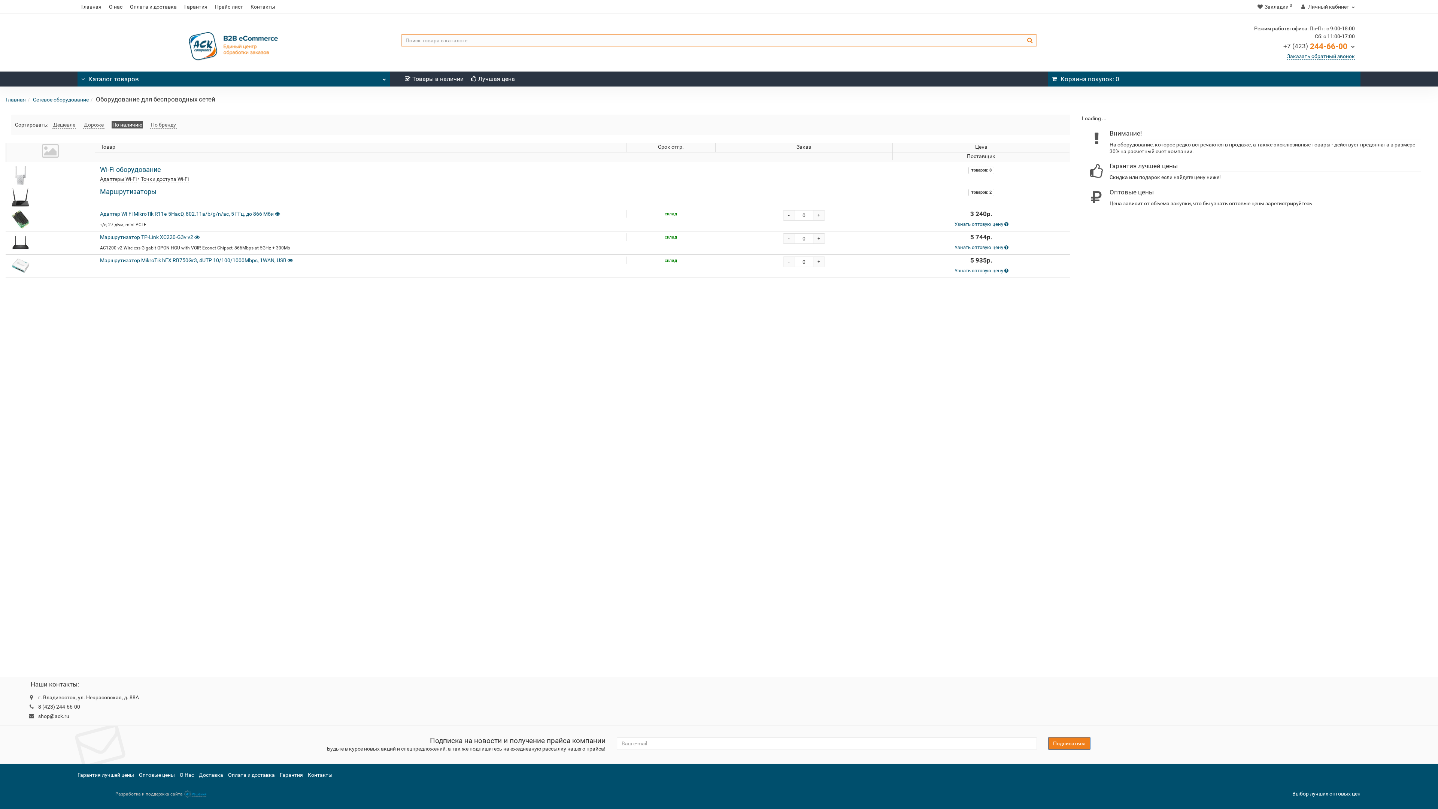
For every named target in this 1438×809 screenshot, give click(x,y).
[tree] (1254, 118)
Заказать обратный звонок (1321, 56)
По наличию (127, 125)
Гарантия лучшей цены (106, 775)
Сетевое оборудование (61, 100)
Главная (91, 7)
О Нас (187, 775)
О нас (115, 7)
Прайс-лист (229, 7)
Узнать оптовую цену (979, 224)
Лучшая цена (496, 78)
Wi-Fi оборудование (130, 169)
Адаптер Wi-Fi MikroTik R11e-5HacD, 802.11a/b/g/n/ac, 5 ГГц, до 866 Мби (187, 214)
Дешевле (64, 125)
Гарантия (195, 7)
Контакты (263, 7)
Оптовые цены (157, 775)
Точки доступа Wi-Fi (165, 179)
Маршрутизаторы (128, 192)
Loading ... (1094, 118)
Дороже (94, 125)
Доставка (211, 775)
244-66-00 (1315, 46)
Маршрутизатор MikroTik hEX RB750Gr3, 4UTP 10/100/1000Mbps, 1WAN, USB (193, 260)
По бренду (163, 125)
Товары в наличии (438, 78)
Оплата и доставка (153, 7)
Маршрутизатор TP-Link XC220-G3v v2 (147, 237)
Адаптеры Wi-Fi (118, 179)
